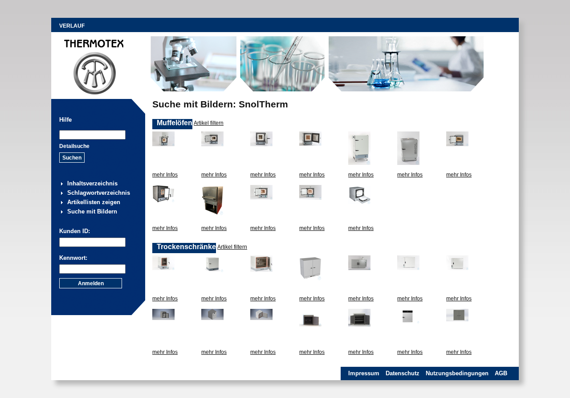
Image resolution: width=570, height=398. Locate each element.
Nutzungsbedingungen (457, 373)
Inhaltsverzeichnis (92, 183)
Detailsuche (74, 146)
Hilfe (65, 119)
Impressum (363, 373)
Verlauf (72, 26)
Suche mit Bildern (92, 211)
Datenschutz (402, 373)
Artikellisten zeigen (93, 202)
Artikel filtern (209, 123)
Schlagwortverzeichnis (98, 192)
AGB (501, 373)
